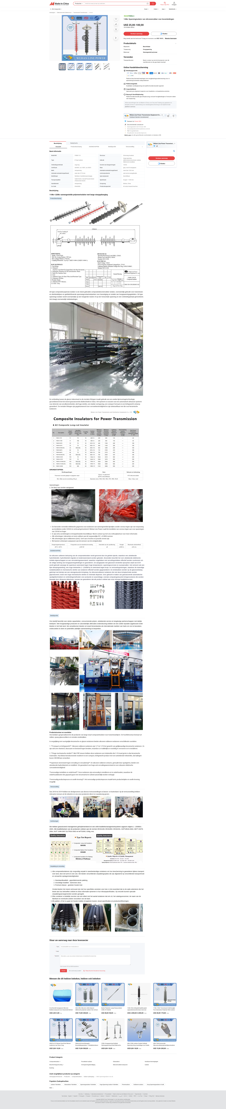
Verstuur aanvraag (136, 34)
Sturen (63, 971)
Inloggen (174, 4)
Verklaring (87, 1094)
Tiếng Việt (151, 1096)
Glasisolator (116, 1061)
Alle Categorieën (56, 9)
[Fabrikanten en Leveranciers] (59, 3)
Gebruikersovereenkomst (97, 1094)
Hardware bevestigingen (151, 1061)
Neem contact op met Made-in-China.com (123, 1094)
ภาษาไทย (140, 1096)
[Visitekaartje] (174, 151)
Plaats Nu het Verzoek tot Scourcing (94, 971)
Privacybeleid (108, 1094)
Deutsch (108, 1096)
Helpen (155, 9)
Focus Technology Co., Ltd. (110, 1099)
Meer (50, 1088)
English (70, 1096)
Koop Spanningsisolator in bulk (155, 1084)
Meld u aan (127, 135)
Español (75, 1096)
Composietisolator (54, 1061)
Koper (146, 9)
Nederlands (114, 1096)
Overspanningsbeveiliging (88, 1064)
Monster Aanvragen (171, 38)
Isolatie (147, 1064)
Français (88, 1096)
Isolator (91, 12)
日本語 (130, 1096)
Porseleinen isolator (86, 1061)
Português (81, 1096)
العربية (120, 1096)
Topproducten (138, 1094)
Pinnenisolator (126, 1084)
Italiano (102, 1096)
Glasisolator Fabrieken (70, 1084)
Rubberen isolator (138, 1084)
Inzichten (145, 1094)
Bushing (51, 1068)
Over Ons (80, 1094)
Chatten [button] (164, 34)
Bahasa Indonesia (160, 1096)
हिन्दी (135, 1096)
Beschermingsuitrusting (56, 1064)
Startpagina (52, 12)
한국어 (125, 1096)
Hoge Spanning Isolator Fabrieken (109, 1084)
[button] (139, 146)
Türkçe (145, 1096)
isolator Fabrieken (56, 1084)
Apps (163, 9)
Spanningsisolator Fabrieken (88, 1084)
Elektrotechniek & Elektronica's (64, 12)
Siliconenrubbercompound (120, 1064)
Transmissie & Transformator (80, 12)
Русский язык (95, 1096)
